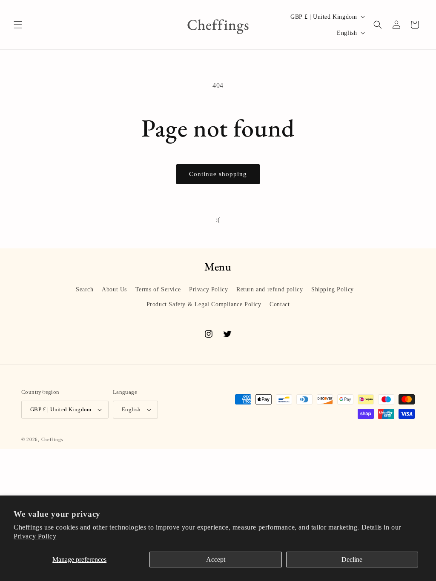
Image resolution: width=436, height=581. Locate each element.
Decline (351, 559)
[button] (18, 24)
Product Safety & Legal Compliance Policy (203, 304)
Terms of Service (158, 289)
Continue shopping (218, 174)
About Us (114, 289)
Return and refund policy (269, 289)
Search (85, 289)
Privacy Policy (35, 536)
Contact (280, 304)
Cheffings (52, 439)
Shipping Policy (332, 289)
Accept (215, 559)
